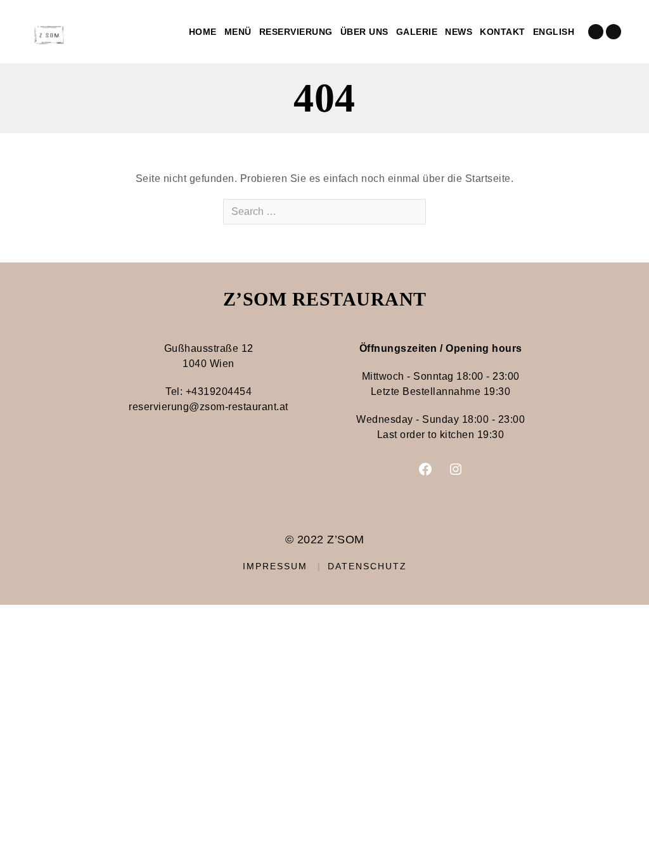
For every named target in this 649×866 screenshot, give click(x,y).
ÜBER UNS (364, 32)
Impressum (275, 566)
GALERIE (417, 32)
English (554, 32)
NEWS (458, 32)
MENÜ (238, 32)
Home (203, 32)
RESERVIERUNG (296, 32)
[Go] (415, 212)
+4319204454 (219, 391)
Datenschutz (367, 566)
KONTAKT (502, 32)
